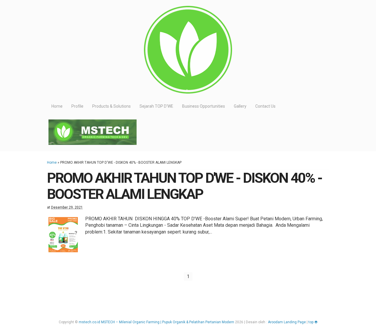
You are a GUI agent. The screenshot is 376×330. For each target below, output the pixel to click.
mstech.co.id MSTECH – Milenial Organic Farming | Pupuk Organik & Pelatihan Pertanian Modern (156, 322)
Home (57, 106)
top (311, 322)
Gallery (240, 106)
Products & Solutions (111, 106)
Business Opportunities (203, 106)
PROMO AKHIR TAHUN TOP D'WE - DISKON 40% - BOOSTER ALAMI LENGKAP (184, 186)
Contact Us (265, 106)
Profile (77, 106)
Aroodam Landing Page (287, 322)
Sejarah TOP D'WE (156, 106)
